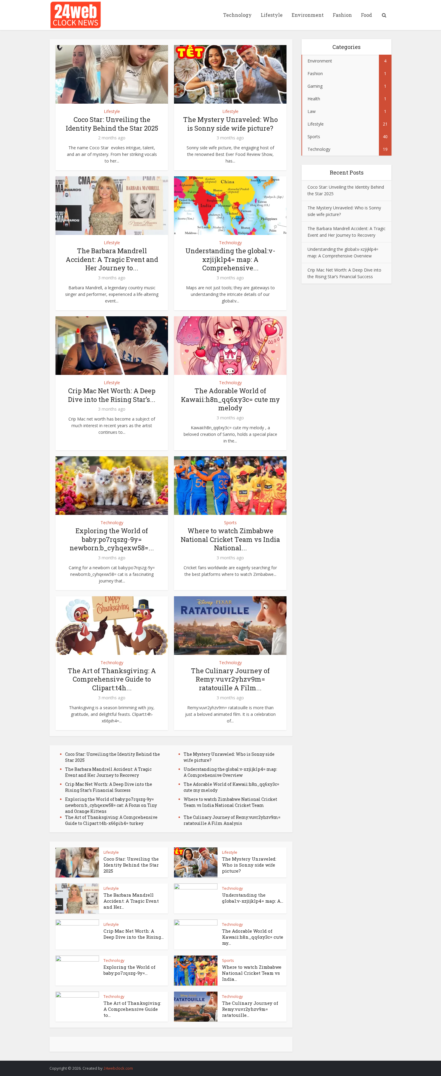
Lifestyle (272, 15)
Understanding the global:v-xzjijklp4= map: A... (252, 898)
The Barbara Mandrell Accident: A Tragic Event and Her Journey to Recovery (108, 772)
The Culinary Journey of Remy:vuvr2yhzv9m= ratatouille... (250, 1009)
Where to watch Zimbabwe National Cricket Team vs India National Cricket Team (230, 802)
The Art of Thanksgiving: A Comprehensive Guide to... (132, 1009)
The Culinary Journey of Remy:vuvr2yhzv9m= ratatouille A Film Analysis (232, 820)
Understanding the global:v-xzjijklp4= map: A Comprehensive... (230, 259)
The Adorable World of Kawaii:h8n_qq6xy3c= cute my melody (230, 399)
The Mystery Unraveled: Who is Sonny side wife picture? (230, 123)
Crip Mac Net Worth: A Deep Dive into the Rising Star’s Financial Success (108, 787)
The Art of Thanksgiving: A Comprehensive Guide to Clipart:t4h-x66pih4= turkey (111, 820)
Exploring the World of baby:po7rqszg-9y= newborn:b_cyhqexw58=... (112, 539)
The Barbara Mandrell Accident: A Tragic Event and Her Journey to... (112, 259)
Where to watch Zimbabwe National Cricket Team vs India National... (230, 539)
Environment (308, 15)
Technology (237, 15)
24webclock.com (118, 1068)
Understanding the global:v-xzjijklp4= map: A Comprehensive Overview (230, 772)
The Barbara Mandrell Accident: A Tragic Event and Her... (131, 901)
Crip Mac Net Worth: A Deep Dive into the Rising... (134, 934)
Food (366, 15)
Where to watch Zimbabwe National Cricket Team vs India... (251, 973)
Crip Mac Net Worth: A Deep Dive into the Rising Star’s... (111, 395)
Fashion (342, 15)
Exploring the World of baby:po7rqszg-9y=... (129, 970)
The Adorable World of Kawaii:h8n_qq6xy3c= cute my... (252, 937)
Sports (230, 522)
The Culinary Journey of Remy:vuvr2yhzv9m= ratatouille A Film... (230, 679)
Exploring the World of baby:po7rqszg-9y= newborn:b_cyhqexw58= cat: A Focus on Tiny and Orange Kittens (111, 805)
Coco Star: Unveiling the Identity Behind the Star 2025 (112, 123)
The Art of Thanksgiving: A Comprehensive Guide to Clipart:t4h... (112, 679)
